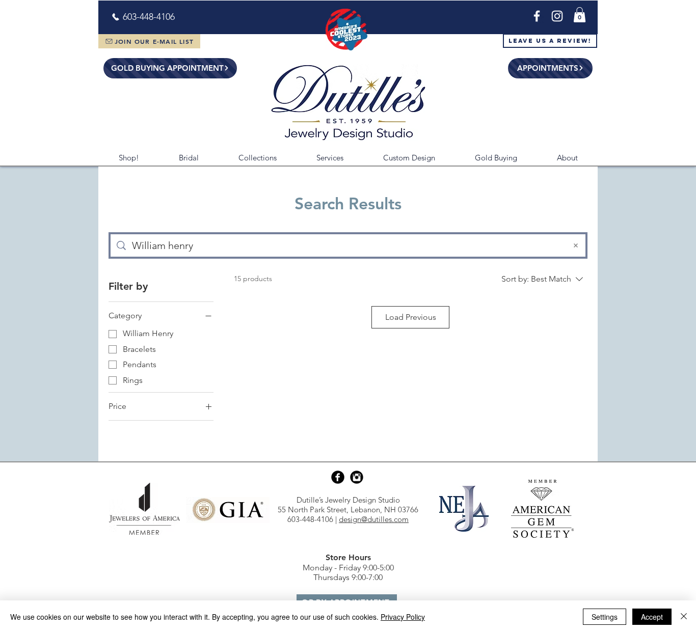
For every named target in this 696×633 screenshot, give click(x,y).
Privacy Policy (403, 617)
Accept (652, 617)
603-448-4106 (310, 519)
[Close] (684, 617)
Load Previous (410, 317)
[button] (579, 14)
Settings (605, 617)
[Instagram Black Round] (356, 477)
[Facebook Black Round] (337, 477)
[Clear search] (575, 245)
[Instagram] (557, 16)
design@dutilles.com (374, 519)
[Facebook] (536, 16)
